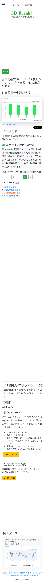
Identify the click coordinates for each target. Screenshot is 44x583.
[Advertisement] (22, 42)
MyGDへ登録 (9, 478)
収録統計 (5, 573)
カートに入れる (10, 454)
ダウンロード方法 (9, 125)
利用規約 (33, 575)
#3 (4, 72)
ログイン (16, 5)
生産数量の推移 (9, 187)
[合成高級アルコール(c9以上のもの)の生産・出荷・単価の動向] (22, 556)
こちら (39, 393)
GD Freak (21, 12)
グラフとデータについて (19, 573)
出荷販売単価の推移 (12, 195)
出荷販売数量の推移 (12, 190)
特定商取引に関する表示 (19, 575)
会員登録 (28, 5)
